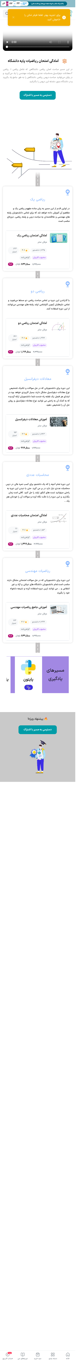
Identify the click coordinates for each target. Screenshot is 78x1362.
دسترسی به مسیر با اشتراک (38, 95)
